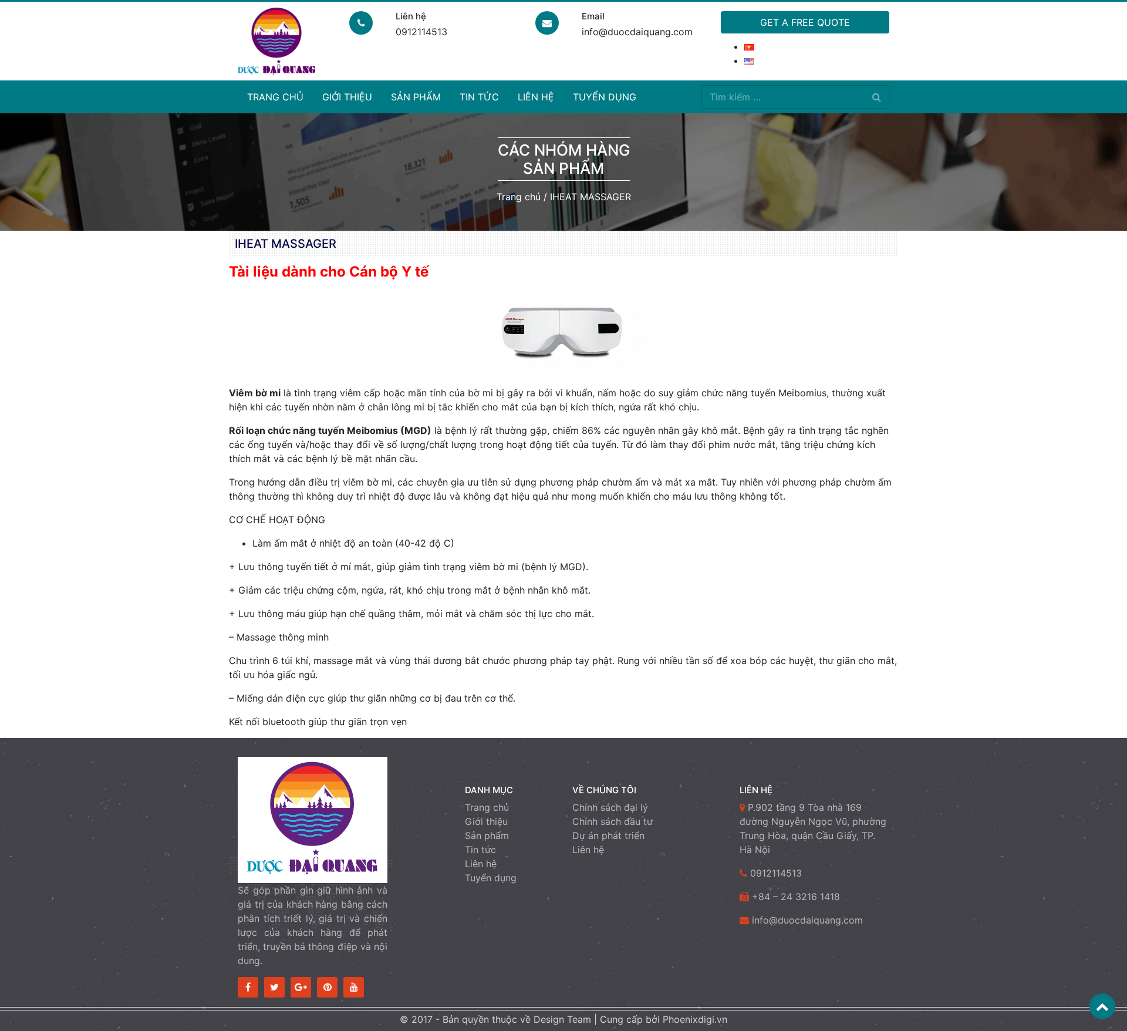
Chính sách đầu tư (612, 821)
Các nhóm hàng (564, 150)
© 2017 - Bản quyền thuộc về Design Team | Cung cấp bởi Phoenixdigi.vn (563, 1019)
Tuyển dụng (604, 97)
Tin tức (479, 97)
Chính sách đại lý (610, 807)
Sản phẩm (416, 97)
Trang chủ (275, 97)
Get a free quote (805, 22)
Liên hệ (536, 97)
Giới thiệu (347, 97)
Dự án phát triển (608, 835)
